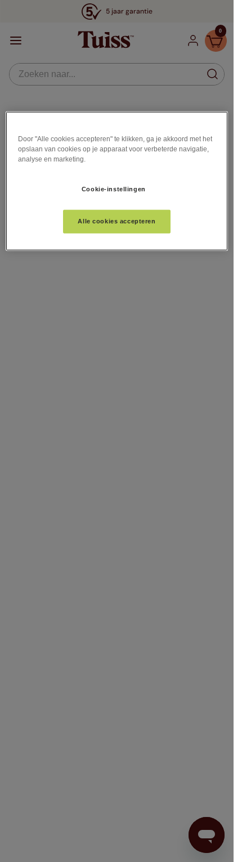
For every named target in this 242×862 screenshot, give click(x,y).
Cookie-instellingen (114, 189)
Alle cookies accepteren (116, 220)
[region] (116, 181)
